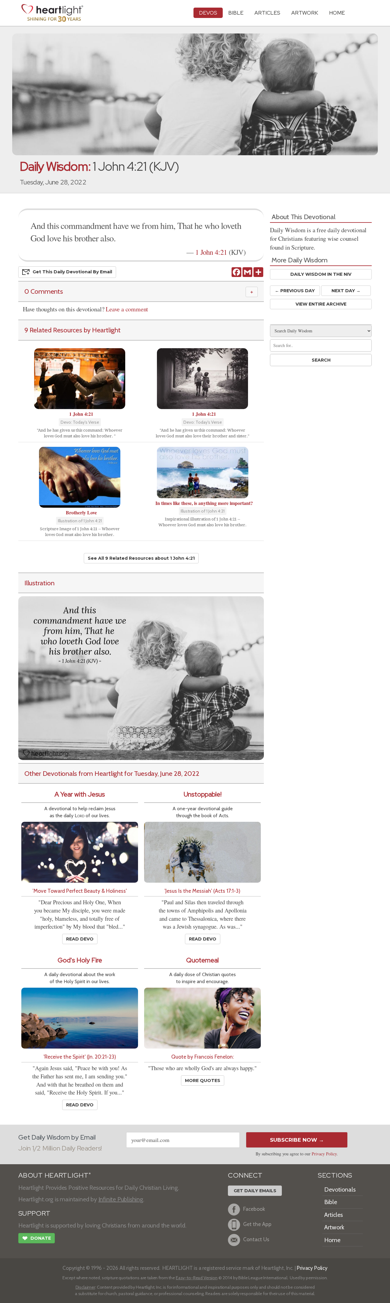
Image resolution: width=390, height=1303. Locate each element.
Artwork (304, 12)
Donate (36, 1238)
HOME (337, 12)
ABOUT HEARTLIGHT (54, 1175)
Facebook (254, 1209)
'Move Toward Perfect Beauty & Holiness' (80, 891)
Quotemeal (202, 960)
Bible (235, 12)
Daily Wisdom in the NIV (320, 274)
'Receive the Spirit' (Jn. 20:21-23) (80, 1056)
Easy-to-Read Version (197, 1277)
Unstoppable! (203, 794)
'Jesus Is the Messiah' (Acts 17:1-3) (202, 891)
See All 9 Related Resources (141, 558)
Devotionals (340, 1189)
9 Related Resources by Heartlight (72, 330)
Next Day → (346, 290)
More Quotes (202, 1080)
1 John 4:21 (211, 252)
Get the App (257, 1224)
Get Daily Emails (255, 1190)
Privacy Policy (324, 1154)
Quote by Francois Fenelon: (202, 1056)
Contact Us (256, 1239)
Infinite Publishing (120, 1199)
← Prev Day (295, 290)
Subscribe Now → (297, 1140)
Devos (208, 12)
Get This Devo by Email (72, 272)
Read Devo (80, 939)
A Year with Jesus (80, 794)
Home (332, 1240)
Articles (267, 12)
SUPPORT (34, 1213)
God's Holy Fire (80, 960)
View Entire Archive (321, 304)
